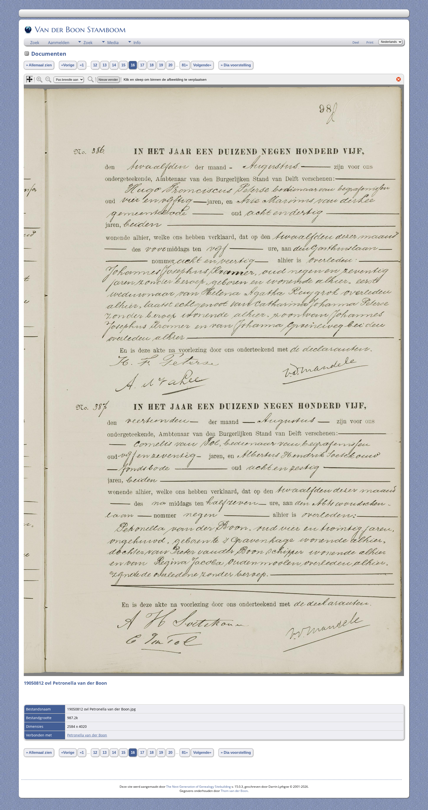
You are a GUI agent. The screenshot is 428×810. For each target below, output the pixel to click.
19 (161, 65)
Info (137, 42)
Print (370, 42)
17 (142, 65)
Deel (355, 42)
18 (152, 65)
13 (105, 65)
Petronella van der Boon (87, 735)
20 (170, 65)
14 (114, 65)
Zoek (34, 42)
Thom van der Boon (234, 791)
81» (185, 65)
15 (123, 65)
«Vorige (67, 65)
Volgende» (202, 65)
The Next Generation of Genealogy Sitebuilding (198, 786)
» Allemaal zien (39, 65)
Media (113, 42)
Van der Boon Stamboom (80, 29)
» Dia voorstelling (236, 65)
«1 (82, 65)
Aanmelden (58, 42)
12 (95, 65)
